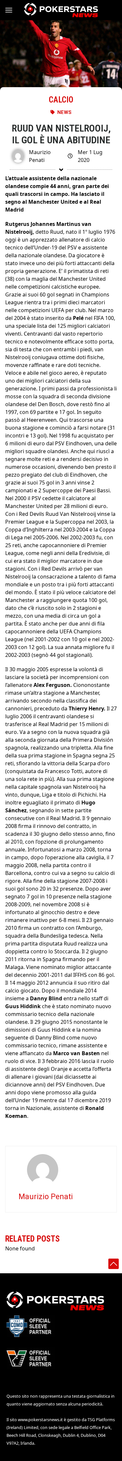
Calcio (61, 99)
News (64, 112)
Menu (11, 10)
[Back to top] (113, 1264)
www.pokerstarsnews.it (40, 1419)
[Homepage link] (61, 10)
